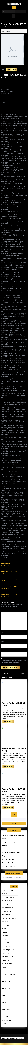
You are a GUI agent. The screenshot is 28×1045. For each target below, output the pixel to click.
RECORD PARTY (12, 69)
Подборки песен (6, 1013)
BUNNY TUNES (6, 911)
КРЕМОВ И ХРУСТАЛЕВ (9, 1006)
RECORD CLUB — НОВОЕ (9, 974)
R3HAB (4, 967)
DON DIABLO (5, 921)
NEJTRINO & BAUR (7, 957)
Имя (2, 632)
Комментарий (5, 609)
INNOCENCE (5, 936)
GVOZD (4, 928)
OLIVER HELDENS (7, 964)
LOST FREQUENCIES (8, 950)
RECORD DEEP (6, 978)
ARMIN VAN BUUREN (8, 907)
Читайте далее (9, 722)
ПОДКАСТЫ (5, 1016)
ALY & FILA (5, 904)
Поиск (14, 814)
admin (12, 30)
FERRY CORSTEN (7, 925)
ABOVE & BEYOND (7, 890)
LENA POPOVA (6, 946)
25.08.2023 (6, 30)
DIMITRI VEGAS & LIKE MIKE (10, 918)
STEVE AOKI (5, 992)
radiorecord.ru (14, 4)
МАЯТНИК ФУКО (7, 1009)
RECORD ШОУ (6, 988)
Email (3, 641)
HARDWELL (5, 932)
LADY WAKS (5, 943)
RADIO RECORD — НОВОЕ (10, 971)
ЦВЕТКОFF (5, 1023)
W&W (3, 999)
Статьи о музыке (6, 1020)
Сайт (2, 650)
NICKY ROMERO (7, 960)
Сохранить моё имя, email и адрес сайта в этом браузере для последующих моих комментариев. (13, 662)
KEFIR (4, 939)
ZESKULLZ (5, 1002)
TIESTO (4, 995)
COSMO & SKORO (7, 914)
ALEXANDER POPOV (8, 897)
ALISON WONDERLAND (8, 900)
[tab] (14, 7)
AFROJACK (5, 893)
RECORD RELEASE (7, 985)
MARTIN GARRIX (7, 953)
